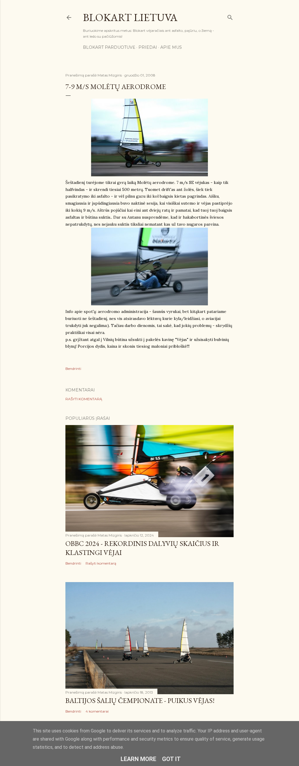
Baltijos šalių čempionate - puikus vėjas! (140, 700)
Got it (171, 758)
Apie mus (171, 47)
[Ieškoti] (230, 16)
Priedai (147, 47)
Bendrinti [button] (73, 368)
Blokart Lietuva (130, 17)
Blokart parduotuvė (109, 47)
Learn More (138, 758)
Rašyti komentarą (83, 399)
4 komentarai (97, 711)
